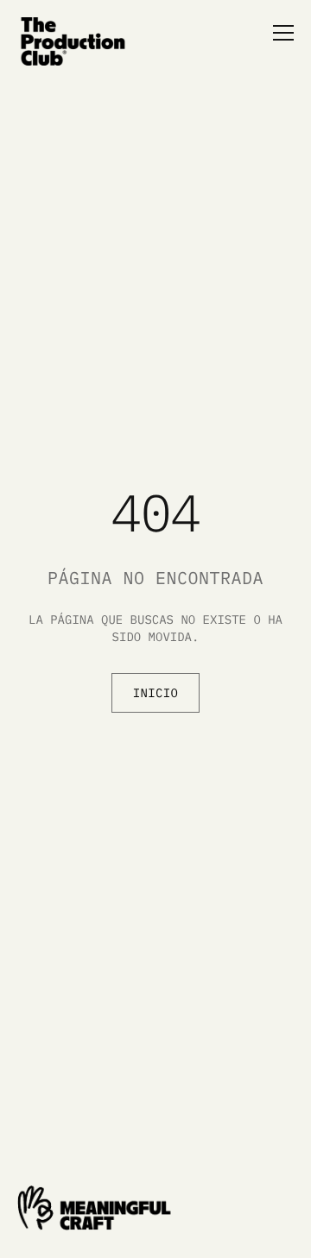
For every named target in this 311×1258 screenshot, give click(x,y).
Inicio (156, 693)
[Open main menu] (276, 33)
